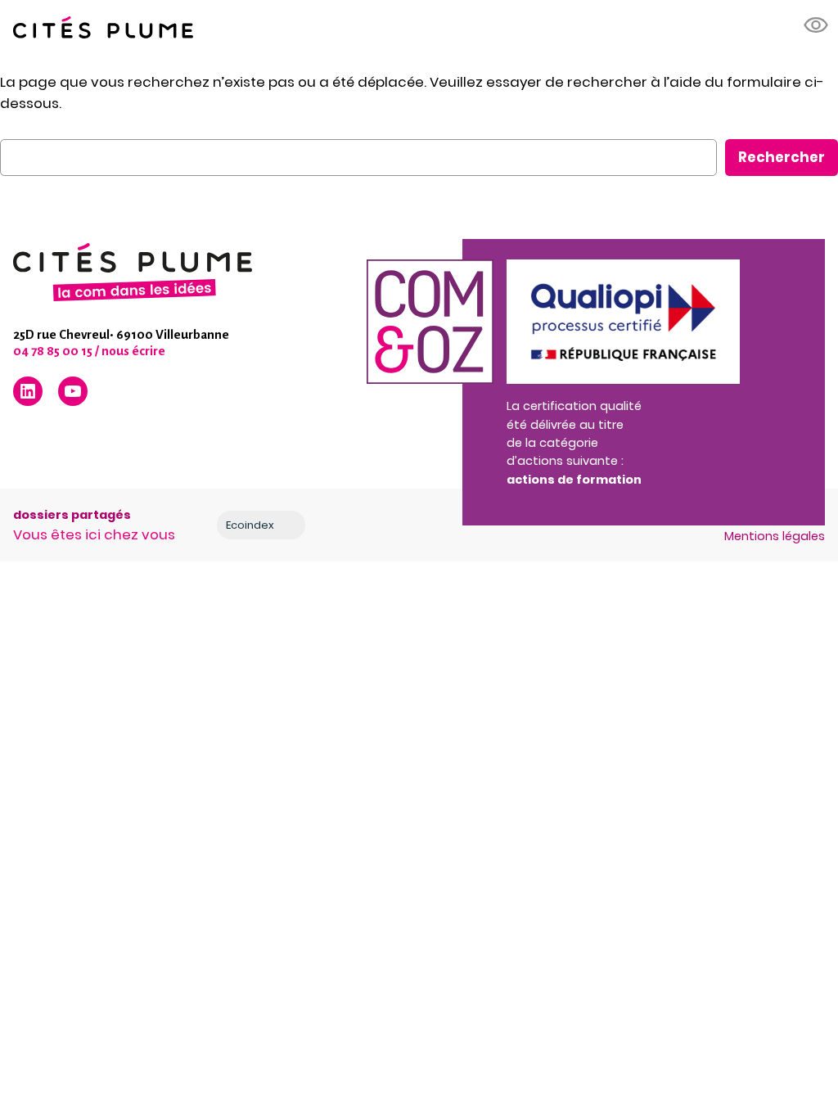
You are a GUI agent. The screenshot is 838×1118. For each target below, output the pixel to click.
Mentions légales (774, 536)
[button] (816, 25)
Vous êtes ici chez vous (94, 534)
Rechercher (781, 157)
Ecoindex (250, 525)
